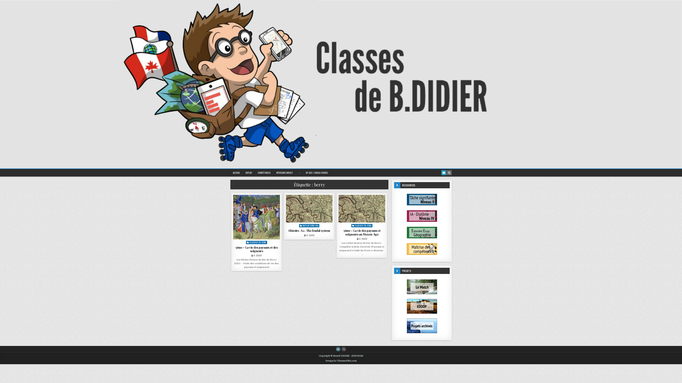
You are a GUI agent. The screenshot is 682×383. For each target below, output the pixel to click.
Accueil (236, 172)
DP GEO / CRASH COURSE (317, 172)
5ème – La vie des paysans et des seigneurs (256, 249)
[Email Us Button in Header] (443, 172)
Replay (249, 172)
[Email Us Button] (338, 349)
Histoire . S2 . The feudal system (309, 230)
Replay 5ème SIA (311, 225)
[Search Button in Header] (449, 172)
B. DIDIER (258, 255)
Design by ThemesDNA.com (341, 361)
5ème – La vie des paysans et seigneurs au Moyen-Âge (361, 232)
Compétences (264, 172)
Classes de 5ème (258, 242)
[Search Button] (344, 349)
